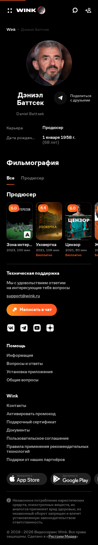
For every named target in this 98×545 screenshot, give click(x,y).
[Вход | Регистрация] (88, 10)
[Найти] (75, 10)
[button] (10, 10)
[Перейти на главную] (43, 10)
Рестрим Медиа (62, 536)
